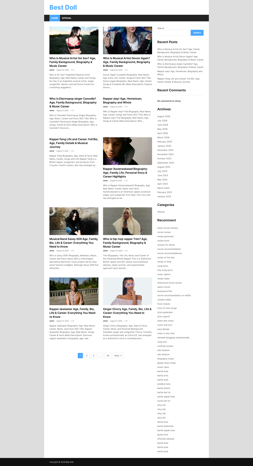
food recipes (163, 303)
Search (160, 28)
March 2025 (163, 188)
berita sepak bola (166, 396)
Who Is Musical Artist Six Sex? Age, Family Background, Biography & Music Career (72, 62)
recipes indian (164, 299)
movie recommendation (169, 249)
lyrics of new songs (167, 308)
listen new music (165, 320)
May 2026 (162, 129)
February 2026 (164, 141)
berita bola (162, 371)
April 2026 (162, 133)
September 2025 (165, 162)
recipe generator (165, 236)
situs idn (161, 405)
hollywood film (164, 291)
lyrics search (163, 316)
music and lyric (164, 325)
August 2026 (163, 116)
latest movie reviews (167, 228)
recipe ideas (163, 278)
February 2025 (164, 192)
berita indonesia (165, 426)
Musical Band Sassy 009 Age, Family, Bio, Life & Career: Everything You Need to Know (73, 242)
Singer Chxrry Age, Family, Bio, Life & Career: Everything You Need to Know (127, 312)
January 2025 (164, 196)
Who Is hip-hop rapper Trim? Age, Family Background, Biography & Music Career (125, 242)
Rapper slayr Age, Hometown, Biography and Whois (179, 73)
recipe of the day (165, 257)
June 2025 (162, 175)
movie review (164, 232)
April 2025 (162, 183)
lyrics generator (165, 312)
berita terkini (163, 388)
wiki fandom (163, 350)
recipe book (163, 240)
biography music (165, 358)
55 (108, 355)
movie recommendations (169, 253)
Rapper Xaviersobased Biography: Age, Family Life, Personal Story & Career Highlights (125, 172)
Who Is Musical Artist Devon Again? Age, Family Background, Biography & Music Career (126, 62)
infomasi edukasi (165, 438)
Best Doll (63, 7)
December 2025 (165, 150)
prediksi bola (163, 384)
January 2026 (164, 146)
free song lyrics (165, 270)
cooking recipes (165, 346)
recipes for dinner (166, 244)
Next (118, 355)
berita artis (162, 375)
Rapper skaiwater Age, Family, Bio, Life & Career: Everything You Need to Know (72, 312)
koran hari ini (163, 400)
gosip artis (162, 434)
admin (51, 70)
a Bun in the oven (166, 333)
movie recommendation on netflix (174, 295)
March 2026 (163, 137)
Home (54, 18)
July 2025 (162, 171)
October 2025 (164, 158)
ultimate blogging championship (173, 337)
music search (163, 274)
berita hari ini (163, 392)
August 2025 (163, 167)
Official (66, 18)
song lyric (162, 341)
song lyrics (162, 266)
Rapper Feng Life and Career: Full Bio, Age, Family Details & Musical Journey (73, 143)
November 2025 (165, 154)
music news (163, 367)
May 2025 (162, 179)
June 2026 (162, 124)
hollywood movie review (169, 282)
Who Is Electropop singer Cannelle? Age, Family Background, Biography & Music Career (73, 102)
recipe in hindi (164, 261)
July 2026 (162, 120)
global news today (166, 363)
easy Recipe (163, 329)
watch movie (163, 287)
